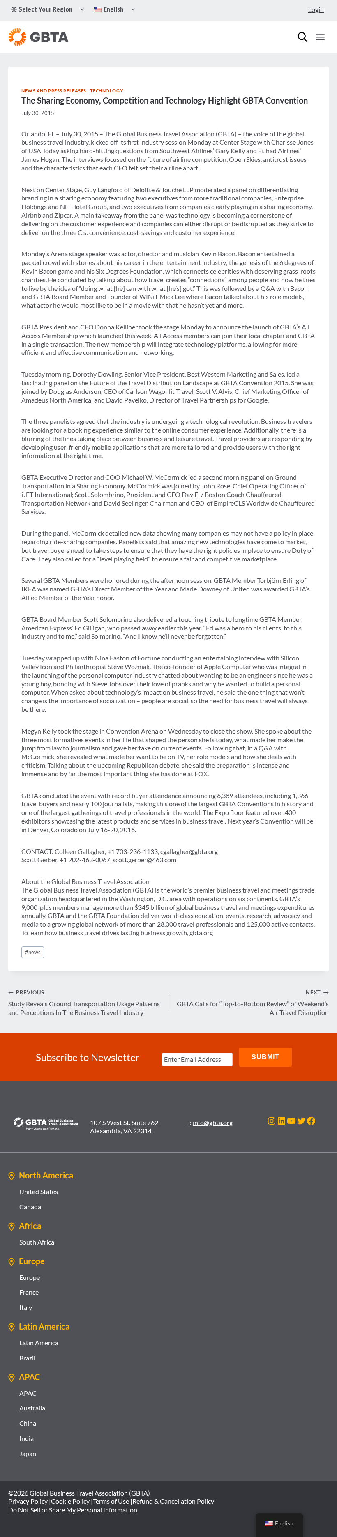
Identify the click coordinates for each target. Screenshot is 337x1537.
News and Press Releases (53, 90)
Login (316, 9)
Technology (106, 90)
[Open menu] (320, 37)
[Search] (302, 37)
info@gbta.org (213, 1122)
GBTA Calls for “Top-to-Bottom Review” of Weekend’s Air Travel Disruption (253, 1002)
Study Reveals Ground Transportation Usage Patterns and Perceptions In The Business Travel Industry (84, 1002)
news (33, 952)
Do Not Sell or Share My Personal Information (72, 1510)
